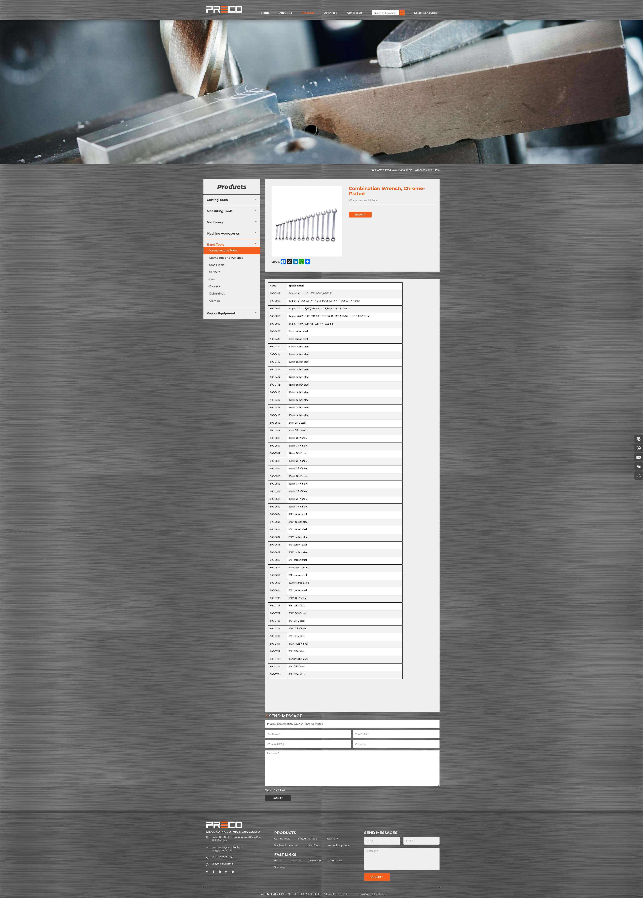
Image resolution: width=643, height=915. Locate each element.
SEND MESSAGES (380, 832)
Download (331, 12)
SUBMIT (278, 797)
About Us (285, 12)
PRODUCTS (285, 832)
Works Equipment (221, 313)
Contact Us (354, 12)
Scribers (214, 272)
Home (265, 12)
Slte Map (279, 867)
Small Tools (216, 265)
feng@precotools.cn (223, 850)
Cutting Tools (217, 200)
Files (212, 279)
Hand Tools (405, 170)
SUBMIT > (377, 877)
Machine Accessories (223, 233)
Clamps (214, 300)
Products (308, 12)
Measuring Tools (219, 211)
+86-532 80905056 (222, 857)
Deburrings (217, 293)
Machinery (215, 222)
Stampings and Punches (226, 257)
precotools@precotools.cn (227, 847)
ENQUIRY (360, 214)
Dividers (214, 286)
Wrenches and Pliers (427, 170)
